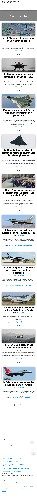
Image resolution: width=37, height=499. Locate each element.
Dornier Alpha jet (17, 285)
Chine (19, 167)
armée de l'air (11, 483)
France (3, 486)
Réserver (33, 5)
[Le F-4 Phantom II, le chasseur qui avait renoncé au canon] (18, 29)
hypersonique (7, 486)
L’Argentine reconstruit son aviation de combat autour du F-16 (18, 231)
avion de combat (24, 483)
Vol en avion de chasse (17, 1)
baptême (15, 360)
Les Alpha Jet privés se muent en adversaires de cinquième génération (18, 270)
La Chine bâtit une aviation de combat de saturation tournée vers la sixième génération (18, 153)
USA (22, 488)
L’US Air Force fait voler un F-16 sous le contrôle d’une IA (12, 471)
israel (20, 486)
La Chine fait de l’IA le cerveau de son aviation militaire (11, 461)
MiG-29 (26, 486)
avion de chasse (20, 50)
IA (9, 486)
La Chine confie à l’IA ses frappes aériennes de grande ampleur (12, 469)
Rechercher (3, 439)
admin (23, 43)
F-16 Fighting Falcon (20, 245)
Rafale (6, 488)
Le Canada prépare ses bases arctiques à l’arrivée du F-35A (18, 75)
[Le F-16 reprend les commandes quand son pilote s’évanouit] (18, 373)
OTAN (29, 486)
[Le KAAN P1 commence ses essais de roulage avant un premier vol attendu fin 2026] (18, 181)
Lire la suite (18, 54)
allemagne (9, 322)
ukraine (20, 488)
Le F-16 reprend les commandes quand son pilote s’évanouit (18, 383)
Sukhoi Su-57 (20, 127)
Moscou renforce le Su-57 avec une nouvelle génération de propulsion (18, 113)
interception (18, 486)
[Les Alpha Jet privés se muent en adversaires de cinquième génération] (18, 258)
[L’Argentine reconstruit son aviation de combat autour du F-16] (18, 221)
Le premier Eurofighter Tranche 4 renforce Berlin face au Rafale (18, 309)
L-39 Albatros (19, 360)
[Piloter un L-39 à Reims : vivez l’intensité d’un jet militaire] (18, 336)
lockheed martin (23, 486)
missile (28, 486)
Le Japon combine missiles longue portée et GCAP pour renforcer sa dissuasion (15, 464)
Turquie (21, 207)
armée (8, 483)
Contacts (6, 8)
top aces (21, 285)
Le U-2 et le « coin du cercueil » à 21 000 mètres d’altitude (12, 467)
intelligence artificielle (14, 486)
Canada (18, 87)
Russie (16, 127)
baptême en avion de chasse (30, 483)
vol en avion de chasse (22, 51)
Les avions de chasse (20, 5)
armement (6, 483)
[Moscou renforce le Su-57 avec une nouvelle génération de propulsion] (18, 101)
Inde (10, 486)
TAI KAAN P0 (17, 207)
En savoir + (27, 5)
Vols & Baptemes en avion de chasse (7, 5)
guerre (5, 486)
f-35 (20, 87)
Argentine (9, 245)
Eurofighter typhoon (20, 322)
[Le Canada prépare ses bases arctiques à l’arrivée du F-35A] (18, 65)
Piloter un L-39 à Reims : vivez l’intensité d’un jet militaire (18, 346)
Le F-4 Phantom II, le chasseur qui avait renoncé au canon (18, 39)
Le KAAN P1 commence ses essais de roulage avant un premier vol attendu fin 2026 (18, 193)
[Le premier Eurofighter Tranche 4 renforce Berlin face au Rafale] (18, 298)
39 (18, 404)
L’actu (2, 8)
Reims (23, 360)
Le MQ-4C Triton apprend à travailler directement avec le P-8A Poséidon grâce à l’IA (16, 468)
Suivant (21, 404)
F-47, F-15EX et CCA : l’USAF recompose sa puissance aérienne (13, 458)
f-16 (16, 397)
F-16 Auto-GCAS (19, 397)
